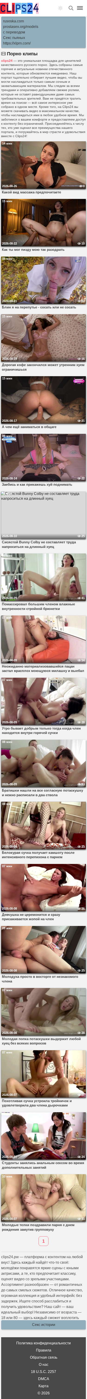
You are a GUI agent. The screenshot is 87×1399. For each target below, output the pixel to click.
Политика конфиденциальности (43, 1343)
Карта (43, 1386)
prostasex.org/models (20, 27)
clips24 (7, 60)
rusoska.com (13, 21)
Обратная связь (43, 1357)
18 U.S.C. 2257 (43, 1372)
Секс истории (43, 1325)
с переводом (14, 32)
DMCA (43, 1379)
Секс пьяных (14, 38)
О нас (43, 1364)
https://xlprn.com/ (17, 43)
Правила (43, 1350)
